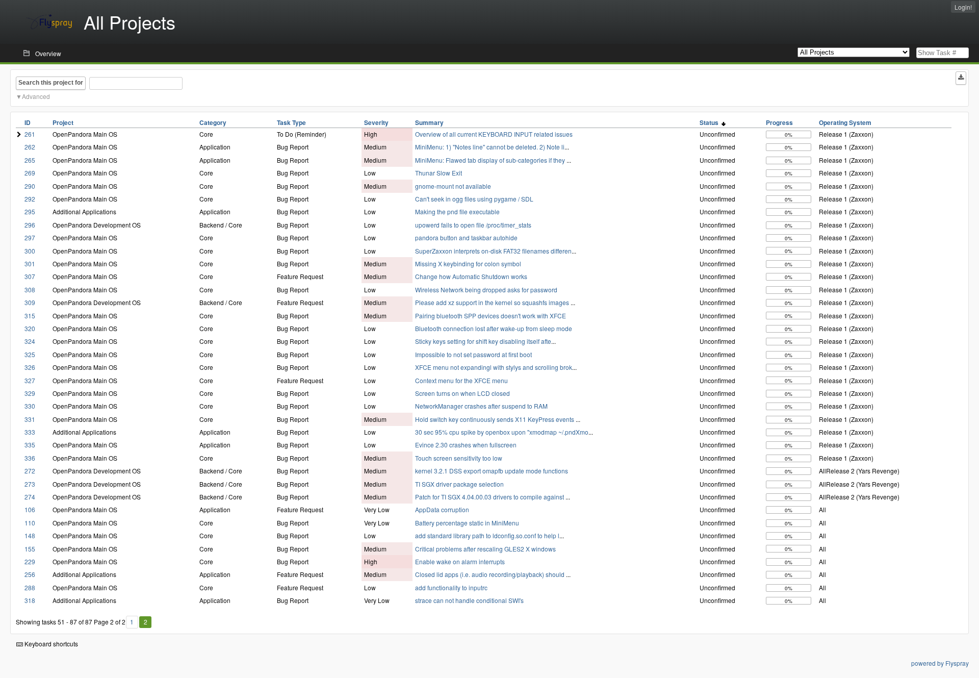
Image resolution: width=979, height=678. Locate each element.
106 (29, 509)
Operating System (845, 122)
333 (29, 432)
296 (29, 224)
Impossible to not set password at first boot (473, 354)
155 (29, 548)
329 (29, 393)
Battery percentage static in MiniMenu (467, 522)
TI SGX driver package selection (459, 484)
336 (29, 458)
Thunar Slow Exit (438, 172)
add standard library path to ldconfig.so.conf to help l (487, 535)
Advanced (36, 96)
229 (29, 561)
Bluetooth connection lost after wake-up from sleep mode (493, 328)
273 (29, 484)
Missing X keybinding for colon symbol (468, 263)
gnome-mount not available (453, 186)
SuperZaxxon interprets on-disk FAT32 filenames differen (493, 250)
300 (29, 250)
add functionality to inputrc (451, 587)
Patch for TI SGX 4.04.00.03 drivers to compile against (490, 496)
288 (29, 587)
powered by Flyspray (940, 663)
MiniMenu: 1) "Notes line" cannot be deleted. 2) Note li (489, 146)
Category (212, 122)
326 (29, 367)
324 (29, 341)
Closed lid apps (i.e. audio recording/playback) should (490, 574)
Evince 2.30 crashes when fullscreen (466, 444)
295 (29, 211)
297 (29, 237)
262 (29, 146)
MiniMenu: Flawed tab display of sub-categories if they (490, 160)
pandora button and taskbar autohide (466, 237)
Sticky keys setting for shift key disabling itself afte (483, 341)
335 (29, 444)
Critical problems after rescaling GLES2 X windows (485, 548)
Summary (429, 122)
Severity (376, 122)
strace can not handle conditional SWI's (469, 600)
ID (27, 122)
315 (29, 315)
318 (29, 600)
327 (29, 380)
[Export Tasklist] (961, 78)
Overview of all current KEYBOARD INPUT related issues (494, 134)
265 (29, 160)
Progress (779, 122)
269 (29, 172)
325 (29, 354)
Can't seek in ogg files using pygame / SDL (474, 198)
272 (29, 470)
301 (29, 263)
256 (29, 574)
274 (29, 496)
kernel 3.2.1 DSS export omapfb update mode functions (491, 470)
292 (29, 198)
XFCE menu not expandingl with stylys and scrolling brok (493, 367)
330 (29, 405)
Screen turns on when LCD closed (462, 393)
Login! (963, 7)
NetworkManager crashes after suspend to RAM (481, 405)
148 (29, 535)
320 (29, 328)
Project (63, 122)
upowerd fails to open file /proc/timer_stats (473, 224)
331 (29, 419)
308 (29, 289)
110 (29, 522)
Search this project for (50, 82)
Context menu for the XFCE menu (461, 380)
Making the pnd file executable (457, 211)
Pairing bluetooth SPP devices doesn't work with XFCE (490, 315)
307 (29, 276)
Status (711, 122)
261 (29, 134)
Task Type (291, 122)
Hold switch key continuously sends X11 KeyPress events (495, 419)
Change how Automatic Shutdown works (471, 276)
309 (29, 302)
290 (29, 186)
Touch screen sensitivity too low (458, 458)
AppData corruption (442, 509)
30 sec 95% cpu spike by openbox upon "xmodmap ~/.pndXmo (501, 432)
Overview (48, 53)
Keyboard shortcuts (50, 643)
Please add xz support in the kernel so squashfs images (493, 302)
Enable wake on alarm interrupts (460, 561)
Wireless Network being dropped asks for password (486, 289)
